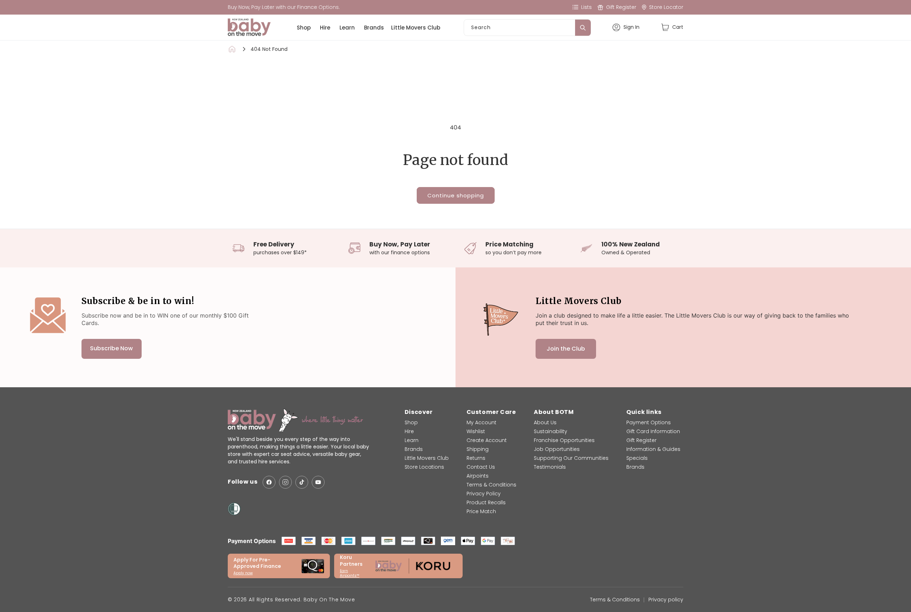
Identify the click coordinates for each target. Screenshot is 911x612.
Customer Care (491, 412)
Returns (476, 458)
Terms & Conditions (491, 484)
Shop (304, 27)
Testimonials (550, 466)
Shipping (478, 449)
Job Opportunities (557, 449)
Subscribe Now (111, 349)
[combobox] (527, 28)
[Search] (583, 28)
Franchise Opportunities (564, 440)
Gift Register (641, 440)
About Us (545, 422)
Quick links (644, 412)
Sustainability (550, 431)
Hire (325, 27)
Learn (347, 27)
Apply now (243, 573)
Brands (374, 27)
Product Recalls (486, 502)
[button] (672, 27)
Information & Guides (653, 449)
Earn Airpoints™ (349, 573)
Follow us (242, 482)
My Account (481, 422)
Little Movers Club (415, 27)
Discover (419, 412)
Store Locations (424, 466)
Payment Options (648, 422)
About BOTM (554, 412)
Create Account (487, 440)
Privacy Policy (484, 493)
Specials (637, 458)
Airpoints (478, 475)
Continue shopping (455, 195)
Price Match (481, 511)
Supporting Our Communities (571, 458)
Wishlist (476, 431)
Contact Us (481, 466)
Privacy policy (665, 599)
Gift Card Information (653, 431)
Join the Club (566, 349)
